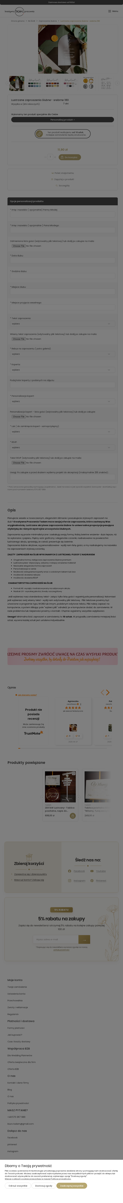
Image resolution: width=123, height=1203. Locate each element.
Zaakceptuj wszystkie (71, 1185)
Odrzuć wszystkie (18, 1185)
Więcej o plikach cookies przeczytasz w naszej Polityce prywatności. (38, 1178)
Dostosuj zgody (43, 1185)
